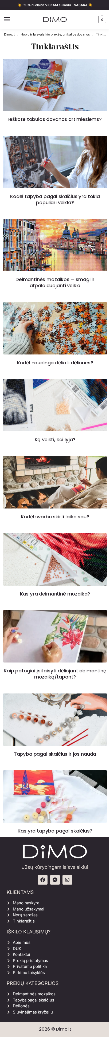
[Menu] (12, 19)
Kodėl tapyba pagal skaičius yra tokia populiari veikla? (55, 199)
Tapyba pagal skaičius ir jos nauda (55, 754)
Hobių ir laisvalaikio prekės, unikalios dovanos (55, 34)
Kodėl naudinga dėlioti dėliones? (55, 362)
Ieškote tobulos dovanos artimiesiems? (55, 119)
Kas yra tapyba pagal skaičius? (55, 830)
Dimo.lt (9, 34)
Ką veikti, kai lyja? (55, 439)
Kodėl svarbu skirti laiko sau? (55, 516)
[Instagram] (67, 880)
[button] (101, 19)
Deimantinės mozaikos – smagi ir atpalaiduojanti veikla (55, 282)
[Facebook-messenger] (55, 880)
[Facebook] (43, 880)
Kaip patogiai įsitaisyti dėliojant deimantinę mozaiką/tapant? (55, 673)
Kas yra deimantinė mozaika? (55, 593)
